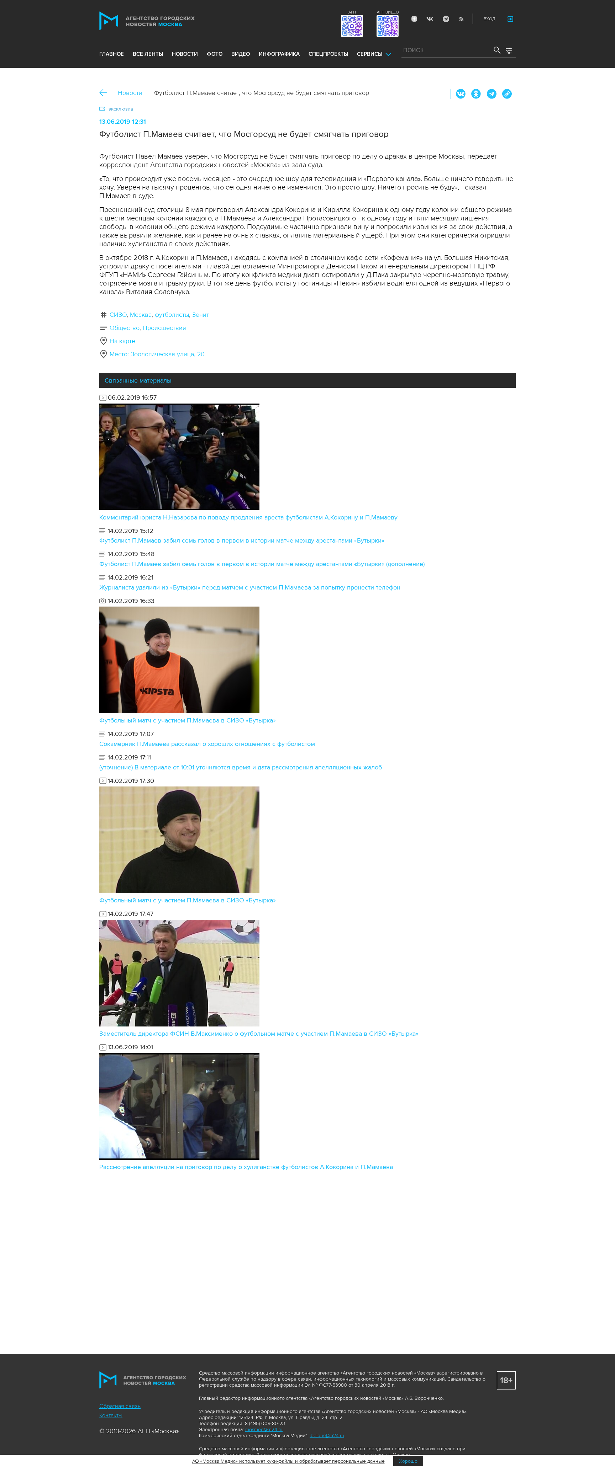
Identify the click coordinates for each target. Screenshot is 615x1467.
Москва (141, 315)
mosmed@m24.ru (264, 1429)
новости (185, 54)
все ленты (148, 54)
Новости (130, 93)
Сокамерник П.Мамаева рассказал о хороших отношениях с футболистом (207, 744)
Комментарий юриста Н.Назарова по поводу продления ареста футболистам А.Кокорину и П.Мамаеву (248, 517)
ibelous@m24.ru (327, 1436)
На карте (122, 341)
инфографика (279, 54)
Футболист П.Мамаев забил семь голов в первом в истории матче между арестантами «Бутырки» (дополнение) (262, 564)
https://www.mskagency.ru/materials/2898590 (507, 94)
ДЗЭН (414, 19)
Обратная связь (120, 1406)
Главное (111, 54)
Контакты (110, 1415)
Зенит (200, 315)
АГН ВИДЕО (388, 12)
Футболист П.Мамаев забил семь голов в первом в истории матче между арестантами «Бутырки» (241, 540)
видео (240, 54)
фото (214, 54)
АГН (352, 12)
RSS (461, 19)
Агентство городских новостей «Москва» (160, 20)
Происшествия (164, 328)
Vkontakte (430, 19)
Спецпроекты (328, 54)
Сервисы (369, 54)
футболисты (172, 315)
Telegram (445, 19)
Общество (125, 328)
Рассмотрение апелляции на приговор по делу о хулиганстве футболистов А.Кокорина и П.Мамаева (246, 1167)
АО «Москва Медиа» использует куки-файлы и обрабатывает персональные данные (288, 1461)
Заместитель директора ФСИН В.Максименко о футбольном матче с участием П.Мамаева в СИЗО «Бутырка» (259, 1033)
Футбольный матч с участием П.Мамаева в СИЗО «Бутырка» (187, 720)
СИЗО (118, 315)
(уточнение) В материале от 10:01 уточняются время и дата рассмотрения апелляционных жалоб (240, 767)
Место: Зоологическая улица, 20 (157, 354)
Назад (105, 93)
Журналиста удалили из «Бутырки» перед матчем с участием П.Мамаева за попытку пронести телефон (249, 587)
